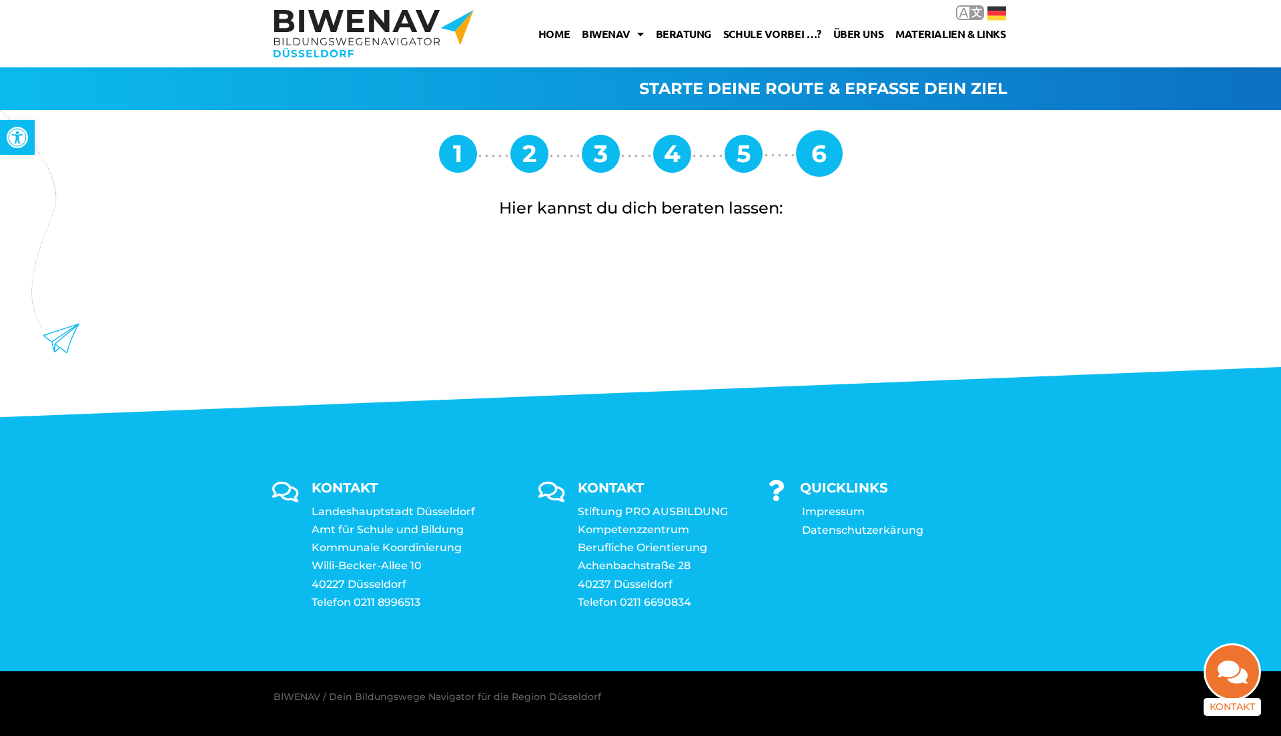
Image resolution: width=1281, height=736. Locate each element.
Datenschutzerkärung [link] (862, 530)
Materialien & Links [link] (950, 34)
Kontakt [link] (1232, 707)
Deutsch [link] (987, 12)
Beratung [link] (683, 34)
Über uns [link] (858, 34)
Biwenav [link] (606, 34)
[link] (17, 137)
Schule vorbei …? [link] (772, 34)
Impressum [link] (833, 511)
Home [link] (554, 34)
